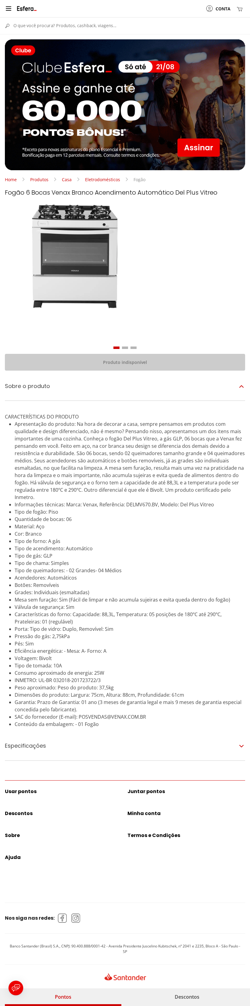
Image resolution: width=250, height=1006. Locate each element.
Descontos (187, 996)
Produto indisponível (125, 362)
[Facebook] (62, 918)
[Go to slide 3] (133, 348)
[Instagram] (75, 918)
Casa (67, 179)
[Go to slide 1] (116, 348)
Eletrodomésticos (102, 179)
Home (11, 179)
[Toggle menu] (8, 8)
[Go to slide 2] (125, 348)
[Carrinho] (241, 9)
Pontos (63, 996)
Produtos (39, 179)
